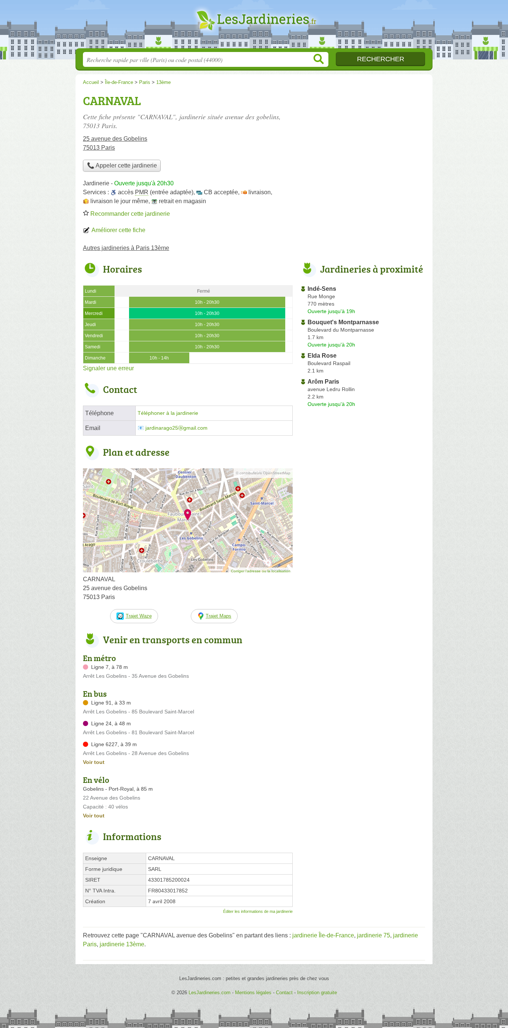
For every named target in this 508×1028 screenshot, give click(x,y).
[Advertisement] (362, 143)
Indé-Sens (322, 289)
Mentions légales (253, 992)
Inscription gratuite (317, 992)
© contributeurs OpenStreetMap (263, 473)
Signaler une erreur (108, 368)
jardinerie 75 (373, 935)
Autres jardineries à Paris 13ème (126, 248)
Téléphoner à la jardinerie (168, 413)
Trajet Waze (139, 616)
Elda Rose (322, 355)
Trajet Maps (218, 616)
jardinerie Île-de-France (323, 935)
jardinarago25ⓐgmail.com (176, 428)
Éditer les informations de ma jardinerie (258, 911)
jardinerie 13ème (122, 944)
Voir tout (94, 762)
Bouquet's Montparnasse (343, 322)
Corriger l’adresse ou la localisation (260, 571)
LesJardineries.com (254, 26)
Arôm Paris (323, 381)
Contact (284, 992)
